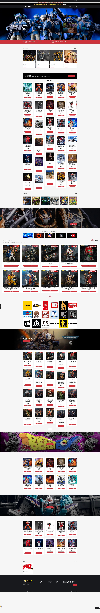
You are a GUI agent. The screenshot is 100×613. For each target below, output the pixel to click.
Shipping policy (50, 581)
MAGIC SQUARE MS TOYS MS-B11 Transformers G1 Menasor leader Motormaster (39, 531)
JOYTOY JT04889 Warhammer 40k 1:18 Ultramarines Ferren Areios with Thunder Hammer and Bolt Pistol (39, 381)
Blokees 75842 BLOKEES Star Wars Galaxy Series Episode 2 (61, 146)
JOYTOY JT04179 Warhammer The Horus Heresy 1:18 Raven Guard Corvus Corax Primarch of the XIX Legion (39, 149)
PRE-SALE (26, 26)
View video (73, 224)
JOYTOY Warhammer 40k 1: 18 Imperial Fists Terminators (61, 182)
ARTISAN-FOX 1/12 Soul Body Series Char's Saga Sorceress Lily (72, 164)
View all (76, 193)
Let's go (50, 444)
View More (75, 48)
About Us (41, 581)
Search (57, 581)
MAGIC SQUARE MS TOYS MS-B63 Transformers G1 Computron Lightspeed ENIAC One (28, 549)
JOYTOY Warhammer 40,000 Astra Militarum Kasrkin (30, 262)
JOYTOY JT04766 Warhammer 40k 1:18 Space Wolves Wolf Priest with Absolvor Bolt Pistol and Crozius (61, 383)
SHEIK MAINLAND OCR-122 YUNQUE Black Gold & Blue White (72, 146)
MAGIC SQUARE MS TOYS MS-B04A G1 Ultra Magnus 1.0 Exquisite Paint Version (39, 549)
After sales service (50, 583)
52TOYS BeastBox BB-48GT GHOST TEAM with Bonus (61, 164)
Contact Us (41, 582)
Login (56, 582)
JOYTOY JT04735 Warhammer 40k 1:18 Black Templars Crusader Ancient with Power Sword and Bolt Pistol (50, 400)
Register (57, 583)
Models (38, 63)
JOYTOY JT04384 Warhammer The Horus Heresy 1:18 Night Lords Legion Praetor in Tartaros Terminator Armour (61, 421)
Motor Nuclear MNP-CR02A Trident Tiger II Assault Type (39, 130)
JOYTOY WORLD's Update (26, 572)
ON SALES (96, 240)
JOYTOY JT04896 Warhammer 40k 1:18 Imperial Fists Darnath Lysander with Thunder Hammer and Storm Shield (27, 380)
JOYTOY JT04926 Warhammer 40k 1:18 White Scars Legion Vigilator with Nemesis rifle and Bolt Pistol (61, 363)
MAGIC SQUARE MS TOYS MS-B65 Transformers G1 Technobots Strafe (50, 127)
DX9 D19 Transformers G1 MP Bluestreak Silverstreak (72, 110)
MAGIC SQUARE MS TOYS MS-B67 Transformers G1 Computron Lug (39, 93)
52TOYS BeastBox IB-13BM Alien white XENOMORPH (61, 111)
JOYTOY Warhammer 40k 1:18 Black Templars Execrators (50, 287)
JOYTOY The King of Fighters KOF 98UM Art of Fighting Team (50, 418)
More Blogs (75, 561)
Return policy (49, 582)
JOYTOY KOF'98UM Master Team (11, 262)
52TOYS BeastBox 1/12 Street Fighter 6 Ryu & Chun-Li (72, 128)
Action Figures (25, 63)
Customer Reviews (42, 583)
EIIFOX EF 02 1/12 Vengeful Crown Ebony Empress (50, 163)
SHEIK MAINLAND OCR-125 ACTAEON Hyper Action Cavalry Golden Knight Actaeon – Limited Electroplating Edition (28, 184)
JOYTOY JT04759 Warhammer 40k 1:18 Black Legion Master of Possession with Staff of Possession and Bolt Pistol (72, 381)
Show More (24, 67)
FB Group (65, 4)
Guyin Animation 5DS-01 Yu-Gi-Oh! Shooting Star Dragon (28, 93)
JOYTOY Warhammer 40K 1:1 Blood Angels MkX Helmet (89, 262)
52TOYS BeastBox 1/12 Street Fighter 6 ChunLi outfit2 (61, 93)
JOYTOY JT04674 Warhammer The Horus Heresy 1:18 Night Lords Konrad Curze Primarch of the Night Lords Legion (72, 400)
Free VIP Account (28, 75)
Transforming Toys (53, 63)
